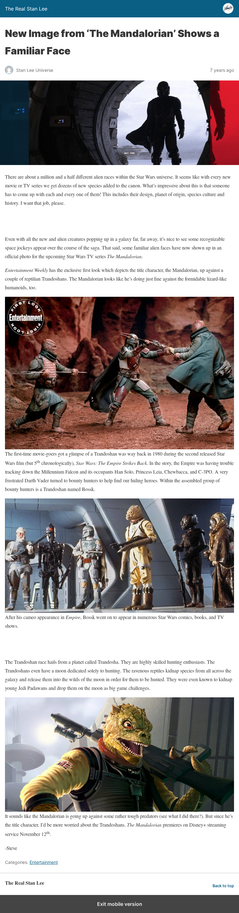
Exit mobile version (119, 904)
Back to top (223, 885)
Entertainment (44, 862)
